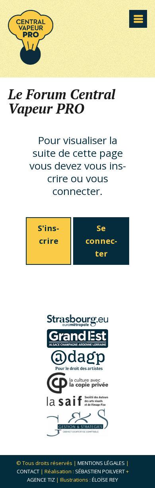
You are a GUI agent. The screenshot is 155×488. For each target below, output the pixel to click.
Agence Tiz (41, 479)
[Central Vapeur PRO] (30, 62)
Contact (28, 471)
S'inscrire (48, 234)
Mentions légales (101, 463)
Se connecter (101, 241)
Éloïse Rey (105, 479)
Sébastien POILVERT (100, 471)
